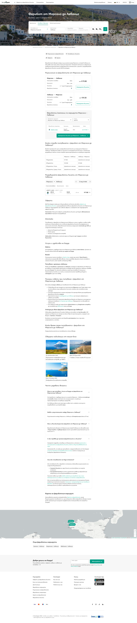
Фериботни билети (38, 47)
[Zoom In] (135, 533)
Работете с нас (58, 582)
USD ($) (125, 2)
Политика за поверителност (67, 616)
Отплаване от (34, 28)
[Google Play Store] (99, 580)
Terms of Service (74, 566)
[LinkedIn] (102, 604)
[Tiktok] (99, 604)
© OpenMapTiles (124, 537)
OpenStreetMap (134, 537)
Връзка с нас (77, 584)
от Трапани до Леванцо (66, 301)
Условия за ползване (48, 616)
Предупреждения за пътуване (82, 588)
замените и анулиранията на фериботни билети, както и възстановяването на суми (67, 444)
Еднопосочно (33, 23)
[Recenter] (135, 530)
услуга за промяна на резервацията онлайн (59, 450)
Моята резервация (99, 2)
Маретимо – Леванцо (52, 546)
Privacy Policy (97, 565)
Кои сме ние (56, 579)
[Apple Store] (99, 583)
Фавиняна (60, 306)
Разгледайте (50, 2)
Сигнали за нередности (81, 616)
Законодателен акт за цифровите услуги (44, 617)
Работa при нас (57, 584)
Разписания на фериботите (41, 590)
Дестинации (36, 584)
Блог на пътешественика (40, 582)
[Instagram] (95, 604)
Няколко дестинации (55, 23)
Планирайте (40, 2)
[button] (54, 181)
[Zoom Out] (135, 536)
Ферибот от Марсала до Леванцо (67, 47)
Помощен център (79, 582)
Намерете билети (83, 87)
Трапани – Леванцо (38, 546)
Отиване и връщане (43, 23)
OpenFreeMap (117, 537)
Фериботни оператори (39, 592)
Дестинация (53, 28)
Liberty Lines (66, 257)
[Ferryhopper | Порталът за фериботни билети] (6, 2)
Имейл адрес (75, 560)
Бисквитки (56, 616)
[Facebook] (92, 604)
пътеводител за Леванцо (66, 296)
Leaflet (113, 537)
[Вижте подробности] (40, 565)
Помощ (110, 2)
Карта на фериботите (73, 497)
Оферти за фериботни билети (25, 2)
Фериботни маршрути (50, 47)
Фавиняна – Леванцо (67, 546)
